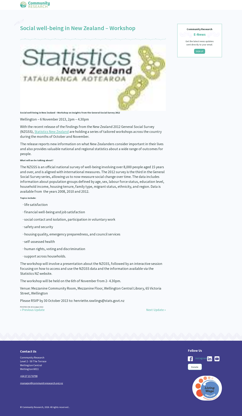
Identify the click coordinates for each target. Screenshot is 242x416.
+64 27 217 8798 (29, 376)
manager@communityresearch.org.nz (41, 383)
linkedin (209, 358)
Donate (194, 367)
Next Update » (156, 310)
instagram (201, 358)
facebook (190, 358)
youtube (217, 358)
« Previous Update (32, 310)
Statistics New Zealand (51, 131)
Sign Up (199, 51)
